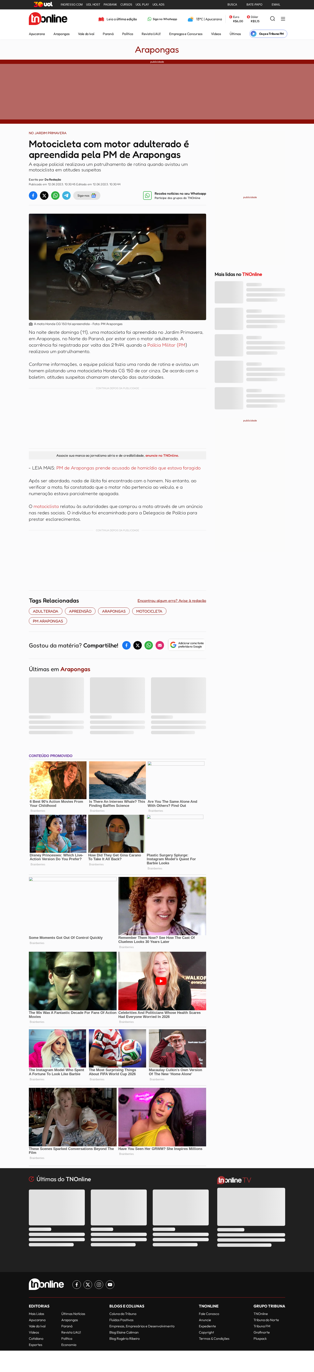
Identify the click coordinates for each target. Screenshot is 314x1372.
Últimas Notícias (73, 1314)
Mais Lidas (36, 1314)
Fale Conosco (209, 1314)
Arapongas (61, 34)
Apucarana (37, 34)
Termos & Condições (214, 1338)
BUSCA (232, 4)
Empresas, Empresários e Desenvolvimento (142, 1326)
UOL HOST (93, 4)
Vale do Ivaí (86, 34)
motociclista (46, 506)
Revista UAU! (151, 34)
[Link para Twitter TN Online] (88, 1284)
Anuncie (205, 1320)
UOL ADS (158, 4)
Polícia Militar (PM (166, 345)
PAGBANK (110, 4)
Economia (68, 1345)
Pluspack (260, 1338)
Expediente (207, 1326)
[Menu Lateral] (283, 19)
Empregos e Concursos (185, 34)
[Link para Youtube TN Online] (110, 1284)
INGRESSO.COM (72, 4)
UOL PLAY (142, 4)
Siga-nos (83, 195)
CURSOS (126, 4)
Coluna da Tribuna (122, 1314)
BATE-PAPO (254, 4)
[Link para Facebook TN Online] (76, 1284)
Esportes (35, 1345)
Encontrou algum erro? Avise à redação (172, 600)
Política (127, 34)
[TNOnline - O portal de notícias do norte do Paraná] (48, 19)
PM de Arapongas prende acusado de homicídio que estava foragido (128, 468)
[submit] (272, 19)
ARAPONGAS (114, 611)
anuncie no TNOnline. (162, 455)
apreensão (80, 611)
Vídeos (216, 34)
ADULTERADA (45, 611)
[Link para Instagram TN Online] (99, 1284)
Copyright (206, 1332)
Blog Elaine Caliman (124, 1332)
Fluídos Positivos (121, 1320)
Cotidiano (36, 1338)
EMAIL (276, 4)
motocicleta (149, 611)
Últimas (235, 34)
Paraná (108, 34)
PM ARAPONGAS (48, 621)
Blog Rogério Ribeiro (124, 1338)
